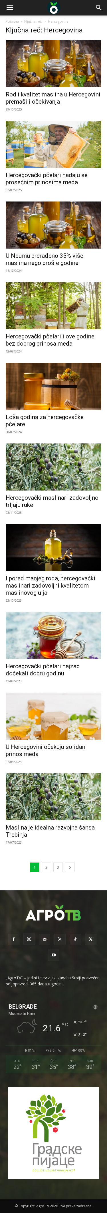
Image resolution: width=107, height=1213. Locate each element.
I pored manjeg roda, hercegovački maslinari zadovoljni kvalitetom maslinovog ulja (50, 585)
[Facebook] (13, 939)
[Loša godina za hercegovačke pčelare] (53, 386)
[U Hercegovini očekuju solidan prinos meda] (53, 716)
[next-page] (70, 867)
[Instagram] (29, 939)
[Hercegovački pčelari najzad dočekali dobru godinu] (53, 635)
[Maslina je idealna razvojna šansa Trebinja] (53, 796)
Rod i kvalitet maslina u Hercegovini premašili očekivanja (53, 98)
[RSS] (60, 939)
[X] (90, 939)
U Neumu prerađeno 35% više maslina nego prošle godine (44, 259)
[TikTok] (75, 939)
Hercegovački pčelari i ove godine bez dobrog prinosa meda (50, 340)
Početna (12, 21)
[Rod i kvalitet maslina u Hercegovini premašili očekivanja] (53, 63)
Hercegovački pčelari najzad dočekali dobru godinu (43, 670)
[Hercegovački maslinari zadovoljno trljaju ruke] (53, 467)
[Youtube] (53, 955)
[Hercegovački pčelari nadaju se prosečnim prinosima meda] (53, 144)
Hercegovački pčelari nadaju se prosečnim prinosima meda (47, 179)
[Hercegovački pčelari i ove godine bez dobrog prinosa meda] (53, 305)
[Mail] (44, 939)
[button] (10, 7)
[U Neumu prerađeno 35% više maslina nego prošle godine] (53, 225)
